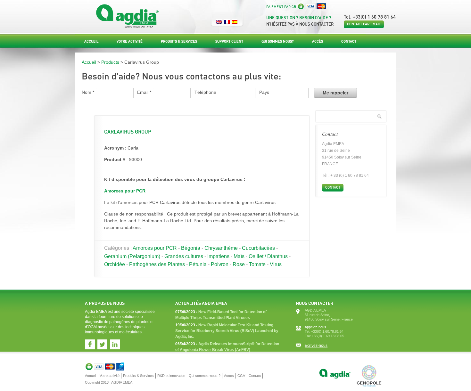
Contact (348, 41)
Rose (239, 264)
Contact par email (364, 24)
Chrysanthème (221, 248)
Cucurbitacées (258, 248)
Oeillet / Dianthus (268, 256)
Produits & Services (179, 41)
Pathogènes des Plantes (157, 264)
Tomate (257, 264)
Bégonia (190, 248)
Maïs (239, 256)
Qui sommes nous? (277, 41)
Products (110, 62)
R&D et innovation (171, 376)
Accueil (91, 41)
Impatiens (218, 256)
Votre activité (130, 41)
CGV (241, 376)
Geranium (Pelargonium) (132, 256)
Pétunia (198, 264)
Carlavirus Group (127, 131)
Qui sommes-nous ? (204, 376)
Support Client (229, 41)
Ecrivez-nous (316, 345)
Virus (276, 264)
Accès (317, 41)
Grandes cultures (183, 256)
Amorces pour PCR (124, 190)
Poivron (219, 264)
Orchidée (114, 264)
